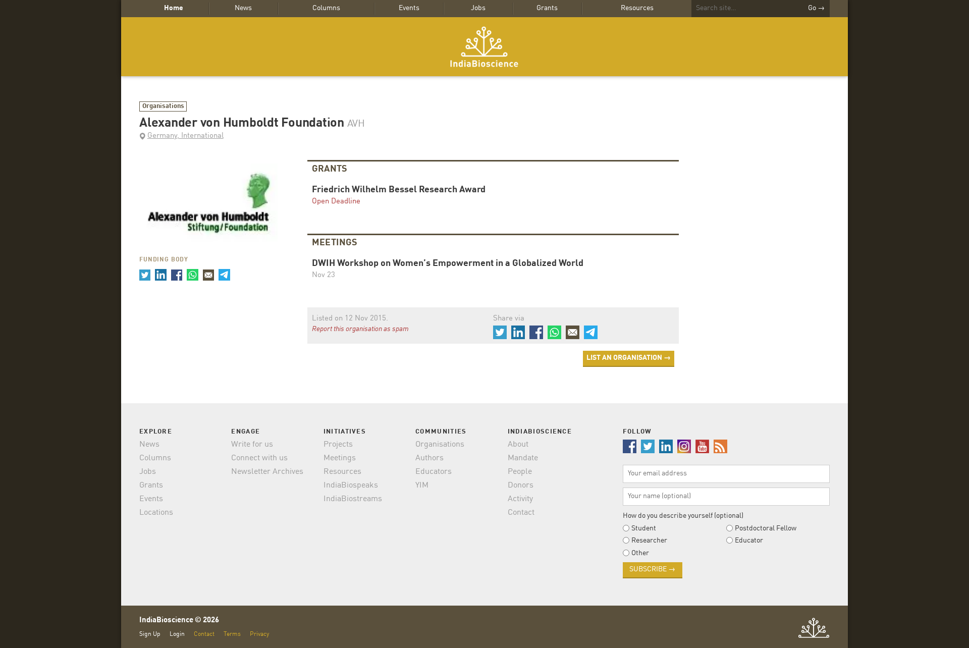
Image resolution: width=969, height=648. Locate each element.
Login (177, 634)
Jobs (478, 8)
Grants (547, 8)
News (243, 8)
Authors (429, 458)
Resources (637, 8)
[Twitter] (144, 274)
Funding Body (163, 260)
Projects (338, 445)
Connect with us (259, 458)
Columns (326, 8)
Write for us (252, 445)
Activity (520, 499)
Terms (232, 634)
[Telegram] (224, 274)
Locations (156, 513)
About (518, 445)
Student (643, 528)
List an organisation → (628, 357)
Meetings (340, 458)
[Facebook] (176, 274)
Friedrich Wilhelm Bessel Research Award (399, 190)
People (520, 472)
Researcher (649, 540)
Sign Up (149, 634)
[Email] (208, 274)
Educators (433, 472)
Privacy (259, 634)
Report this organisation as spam (360, 329)
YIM (421, 485)
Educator (749, 540)
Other (640, 553)
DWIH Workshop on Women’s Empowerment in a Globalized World (447, 263)
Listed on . (350, 318)
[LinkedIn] (160, 274)
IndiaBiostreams (353, 499)
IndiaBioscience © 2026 (179, 620)
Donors (520, 485)
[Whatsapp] (192, 274)
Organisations (163, 106)
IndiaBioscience (484, 46)
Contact (521, 513)
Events (409, 8)
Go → (816, 8)
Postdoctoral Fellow (765, 528)
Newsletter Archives (267, 472)
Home (173, 8)
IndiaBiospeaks (351, 485)
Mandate (523, 458)
